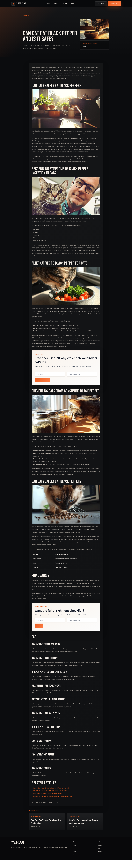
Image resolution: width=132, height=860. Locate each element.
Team (74, 851)
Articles (56, 3)
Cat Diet (85, 46)
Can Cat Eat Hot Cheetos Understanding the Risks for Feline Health (53, 796)
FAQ (74, 848)
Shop (48, 3)
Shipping (100, 851)
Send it (39, 625)
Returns (75, 855)
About (65, 3)
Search (102, 3)
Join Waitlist (114, 3)
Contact (73, 3)
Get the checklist (42, 380)
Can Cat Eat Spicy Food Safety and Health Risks (47, 793)
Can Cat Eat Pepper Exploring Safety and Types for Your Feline (51, 788)
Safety (99, 848)
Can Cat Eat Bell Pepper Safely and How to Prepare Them (50, 790)
